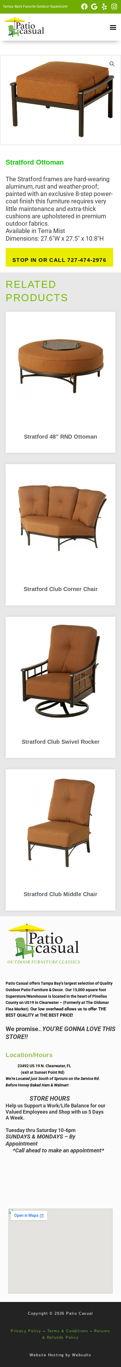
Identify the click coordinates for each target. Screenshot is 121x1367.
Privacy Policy (26, 1331)
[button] (113, 27)
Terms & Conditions (67, 1331)
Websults (81, 1355)
